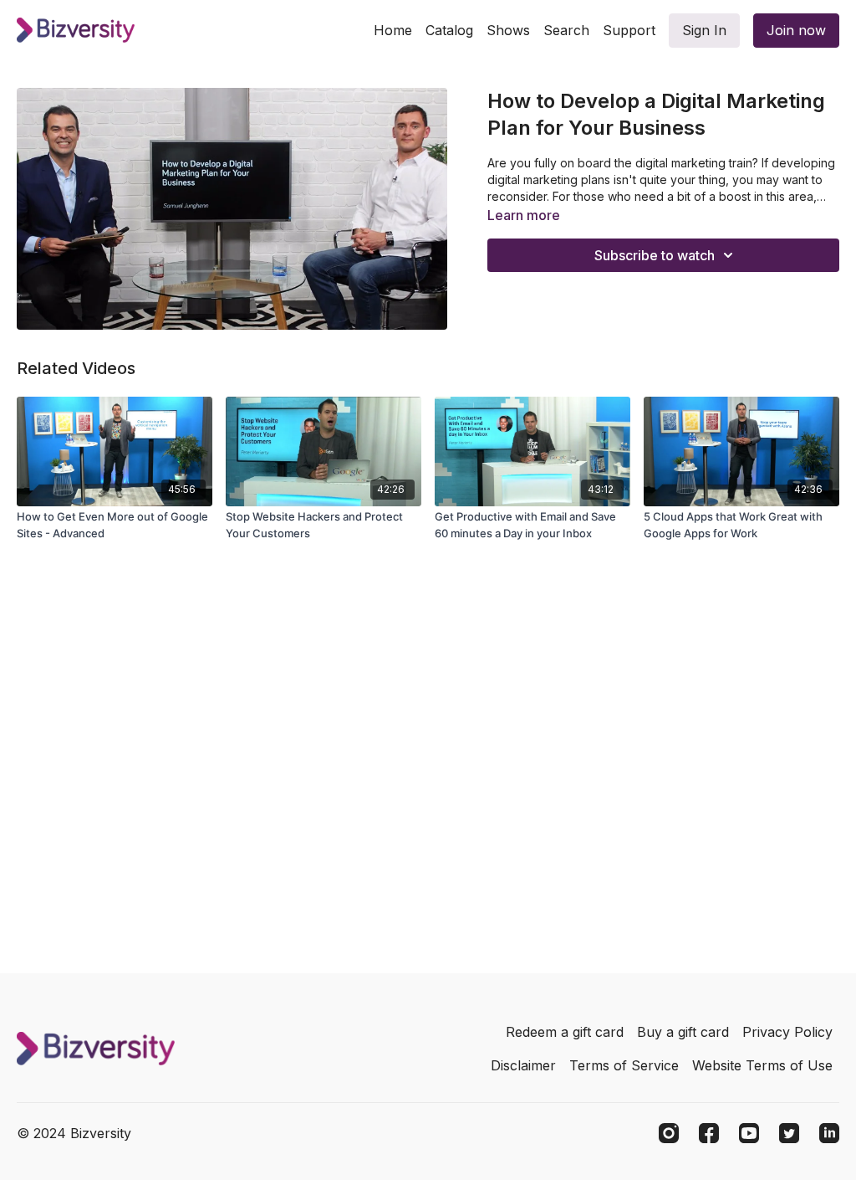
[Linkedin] (829, 1133)
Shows (508, 30)
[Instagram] (669, 1133)
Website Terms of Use (762, 1065)
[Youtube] (749, 1133)
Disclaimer (523, 1065)
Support (629, 30)
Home (393, 30)
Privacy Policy (787, 1032)
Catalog (449, 30)
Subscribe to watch (654, 255)
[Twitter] (789, 1133)
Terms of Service (624, 1065)
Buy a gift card (683, 1032)
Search (566, 30)
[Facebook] (709, 1133)
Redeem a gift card (565, 1032)
